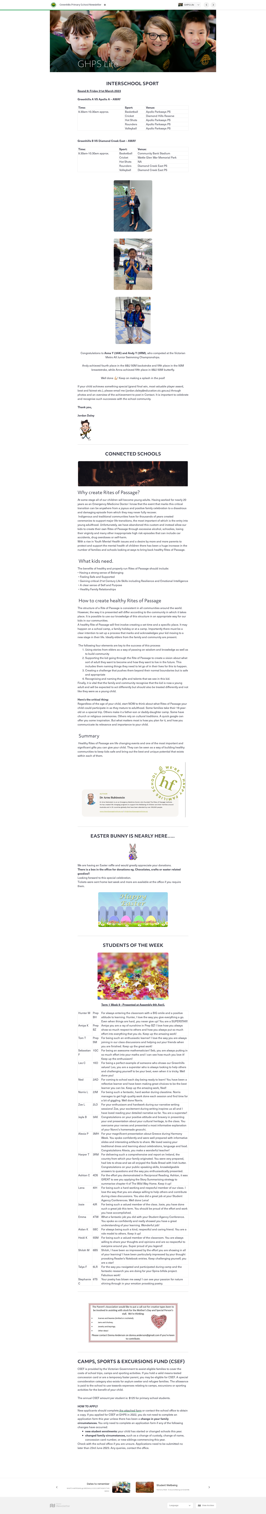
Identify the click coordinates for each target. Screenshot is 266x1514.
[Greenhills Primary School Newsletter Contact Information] (105, 5)
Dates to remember (98, 1484)
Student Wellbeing (167, 1485)
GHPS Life (189, 5)
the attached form (130, 1410)
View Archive (208, 1506)
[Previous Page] (206, 5)
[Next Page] (213, 5)
